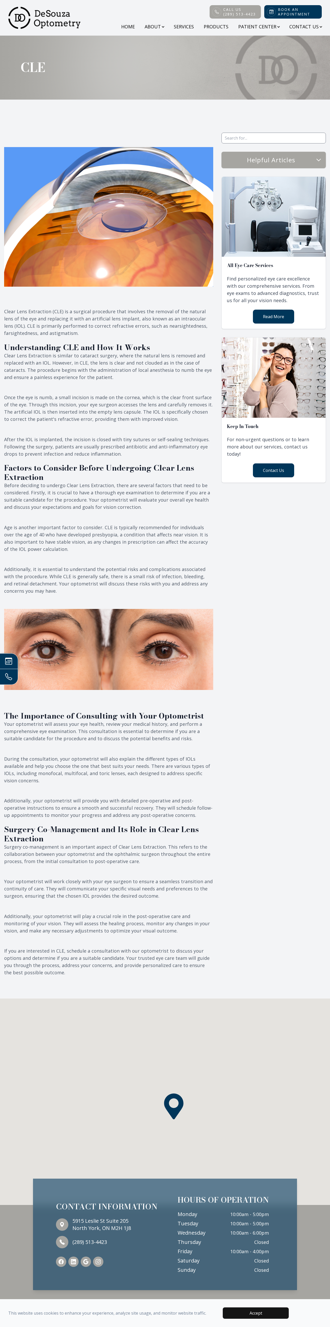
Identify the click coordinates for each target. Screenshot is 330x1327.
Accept (256, 1313)
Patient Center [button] (257, 26)
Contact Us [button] (304, 26)
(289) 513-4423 (89, 1241)
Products (216, 26)
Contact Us (273, 470)
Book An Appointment (294, 12)
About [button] (153, 26)
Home (128, 26)
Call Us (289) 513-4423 (239, 12)
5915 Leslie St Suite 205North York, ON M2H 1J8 (101, 1224)
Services (184, 26)
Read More (273, 316)
